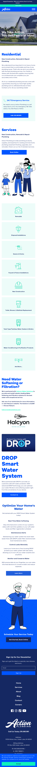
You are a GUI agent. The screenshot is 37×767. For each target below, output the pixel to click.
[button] (33, 9)
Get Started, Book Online (18, 640)
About (18, 691)
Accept (18, 764)
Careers (18, 705)
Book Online (18, 5)
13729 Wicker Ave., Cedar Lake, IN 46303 (18, 739)
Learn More (18, 573)
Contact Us (14, 495)
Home (18, 683)
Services (18, 687)
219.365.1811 (24, 731)
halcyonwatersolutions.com (11, 410)
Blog (18, 696)
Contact (18, 700)
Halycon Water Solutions (24, 391)
